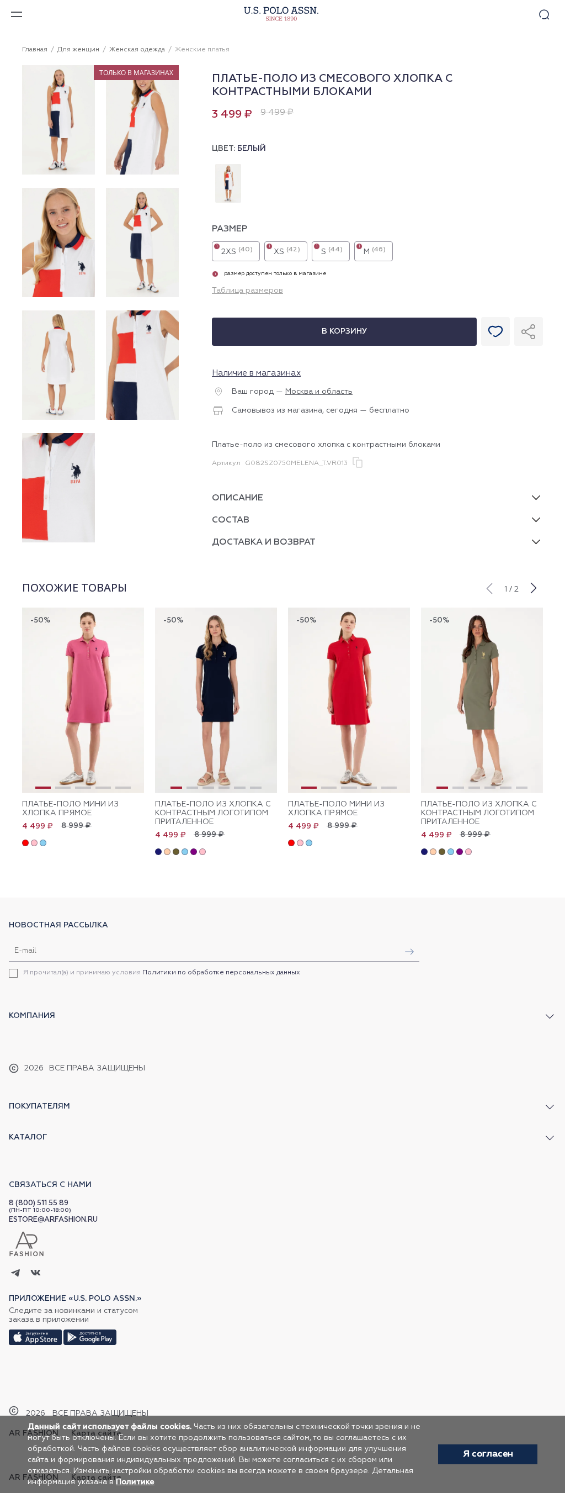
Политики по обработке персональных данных (221, 972)
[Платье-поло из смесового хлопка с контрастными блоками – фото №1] (58, 173)
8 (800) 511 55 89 (38, 1203)
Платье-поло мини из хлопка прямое (70, 808)
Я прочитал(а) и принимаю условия (161, 972)
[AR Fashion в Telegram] (16, 1273)
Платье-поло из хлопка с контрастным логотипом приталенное (213, 813)
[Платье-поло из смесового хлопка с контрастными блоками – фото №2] (142, 173)
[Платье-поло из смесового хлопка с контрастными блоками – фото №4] (142, 295)
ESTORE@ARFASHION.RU (53, 1219)
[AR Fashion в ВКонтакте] (35, 1274)
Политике (135, 1482)
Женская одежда (137, 49)
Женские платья (202, 49)
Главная (34, 49)
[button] (489, 587)
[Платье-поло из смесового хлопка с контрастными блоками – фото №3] (58, 295)
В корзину (344, 331)
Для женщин (78, 49)
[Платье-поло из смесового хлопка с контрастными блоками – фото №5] (58, 418)
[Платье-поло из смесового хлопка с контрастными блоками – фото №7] (58, 541)
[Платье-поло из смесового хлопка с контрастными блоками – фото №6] (142, 418)
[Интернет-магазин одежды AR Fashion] (279, 14)
